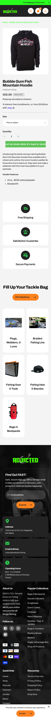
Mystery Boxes (34, 633)
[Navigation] (45, 11)
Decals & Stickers (35, 598)
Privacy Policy (34, 681)
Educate (7, 685)
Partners (7, 690)
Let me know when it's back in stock (25, 144)
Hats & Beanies (34, 616)
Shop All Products (35, 647)
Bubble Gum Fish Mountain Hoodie (23, 22)
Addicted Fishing (9, 90)
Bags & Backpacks (36, 594)
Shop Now (32, 694)
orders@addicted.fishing (15, 553)
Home (5, 22)
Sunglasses (32, 603)
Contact (6, 703)
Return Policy (33, 690)
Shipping (7, 99)
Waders (31, 638)
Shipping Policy (34, 685)
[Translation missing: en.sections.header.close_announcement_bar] (49, 2)
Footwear (31, 612)
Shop (5, 681)
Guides (6, 694)
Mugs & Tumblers (35, 629)
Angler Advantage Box (37, 642)
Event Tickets (33, 607)
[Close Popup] (48, 706)
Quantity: (7, 131)
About (5, 699)
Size (5, 116)
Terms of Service (35, 676)
